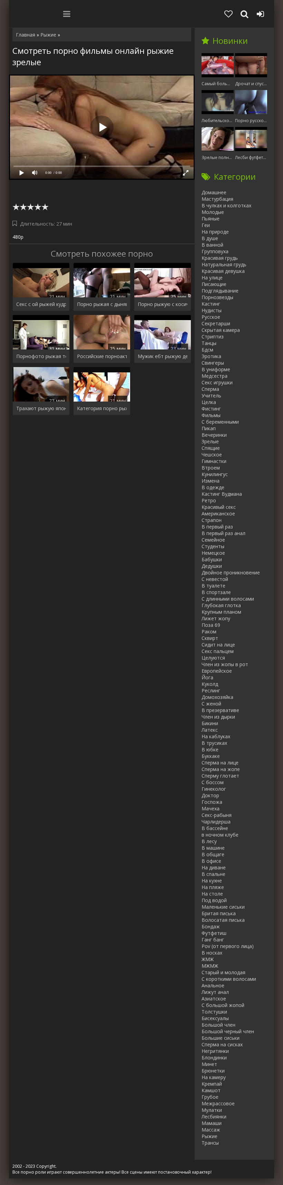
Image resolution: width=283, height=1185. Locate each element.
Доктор (210, 795)
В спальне (213, 874)
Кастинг (211, 303)
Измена (210, 480)
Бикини (210, 723)
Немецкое (213, 553)
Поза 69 (211, 625)
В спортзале (216, 592)
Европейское (217, 671)
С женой (211, 703)
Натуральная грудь (224, 264)
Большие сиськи (221, 1038)
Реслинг (211, 690)
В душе (210, 238)
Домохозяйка (217, 697)
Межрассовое (218, 1103)
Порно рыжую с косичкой (162, 304)
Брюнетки (213, 1070)
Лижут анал (215, 992)
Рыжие (209, 1136)
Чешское (212, 454)
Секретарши (216, 323)
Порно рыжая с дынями (102, 304)
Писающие (214, 284)
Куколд (210, 684)
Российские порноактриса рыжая (102, 356)
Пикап (209, 428)
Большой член (218, 1024)
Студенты (213, 546)
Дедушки (212, 566)
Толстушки (214, 1011)
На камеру (214, 1077)
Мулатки (212, 1110)
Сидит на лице (218, 644)
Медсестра (214, 376)
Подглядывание (220, 290)
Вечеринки (214, 435)
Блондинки (214, 1057)
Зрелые (210, 441)
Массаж (211, 1129)
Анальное (213, 985)
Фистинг (211, 408)
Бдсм (207, 349)
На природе (215, 231)
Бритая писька (219, 913)
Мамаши (212, 1123)
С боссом (213, 782)
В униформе (216, 369)
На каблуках (216, 736)
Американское (218, 513)
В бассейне (215, 828)
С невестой (215, 579)
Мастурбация (217, 199)
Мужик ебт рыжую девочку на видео (162, 356)
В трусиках (214, 743)
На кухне (212, 880)
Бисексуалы (215, 1018)
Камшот (211, 1090)
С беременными (220, 421)
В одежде (213, 487)
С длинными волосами (228, 598)
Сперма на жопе (221, 769)
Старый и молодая (223, 972)
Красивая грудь (220, 258)
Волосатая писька (223, 920)
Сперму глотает (220, 775)
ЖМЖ (208, 959)
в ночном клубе (220, 834)
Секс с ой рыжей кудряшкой (41, 304)
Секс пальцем (218, 651)
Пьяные (210, 218)
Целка (209, 402)
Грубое (210, 1097)
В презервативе (220, 710)
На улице (212, 277)
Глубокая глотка (221, 605)
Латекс (210, 730)
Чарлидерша (216, 821)
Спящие (211, 448)
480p (17, 237)
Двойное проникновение (231, 572)
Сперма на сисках (222, 1044)
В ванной (212, 244)
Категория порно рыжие (102, 408)
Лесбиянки (214, 1116)
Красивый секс (219, 507)
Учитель (211, 395)
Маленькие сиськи (223, 906)
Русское (211, 317)
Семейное (213, 539)
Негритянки (215, 1051)
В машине (213, 848)
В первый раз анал (223, 533)
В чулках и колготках (226, 205)
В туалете (213, 585)
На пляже (213, 887)
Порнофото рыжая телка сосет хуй (41, 356)
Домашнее (214, 192)
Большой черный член (228, 1031)
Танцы (209, 343)
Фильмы (211, 415)
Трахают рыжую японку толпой (41, 408)
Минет (209, 1064)
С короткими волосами (229, 979)
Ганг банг (213, 939)
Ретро (209, 500)
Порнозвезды (217, 297)
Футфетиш (214, 933)
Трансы (210, 1142)
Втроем (211, 467)
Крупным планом (221, 612)
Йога (207, 677)
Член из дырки (218, 716)
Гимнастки (214, 461)
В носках (212, 952)
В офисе (211, 861)
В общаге (213, 854)
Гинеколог (214, 789)
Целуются (213, 657)
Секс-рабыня (217, 815)
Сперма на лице (220, 762)
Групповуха (215, 251)
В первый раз (217, 526)
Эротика (211, 356)
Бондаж (211, 926)
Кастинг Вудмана (222, 494)
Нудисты (212, 310)
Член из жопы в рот (225, 664)
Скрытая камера (221, 330)
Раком (209, 631)
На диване (214, 867)
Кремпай (212, 1083)
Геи (206, 225)
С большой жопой (223, 1005)
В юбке (210, 749)
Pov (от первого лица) (228, 946)
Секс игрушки (217, 382)
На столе (212, 893)
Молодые (213, 212)
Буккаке (211, 756)
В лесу (209, 841)
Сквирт (210, 638)
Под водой (214, 900)
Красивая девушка (223, 271)
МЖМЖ (210, 965)
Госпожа (212, 802)
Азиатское (214, 998)
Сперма (210, 389)
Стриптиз (213, 336)
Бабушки (212, 559)
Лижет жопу (216, 618)
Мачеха (210, 808)
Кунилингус (215, 474)
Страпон (212, 520)
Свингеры (213, 362)
